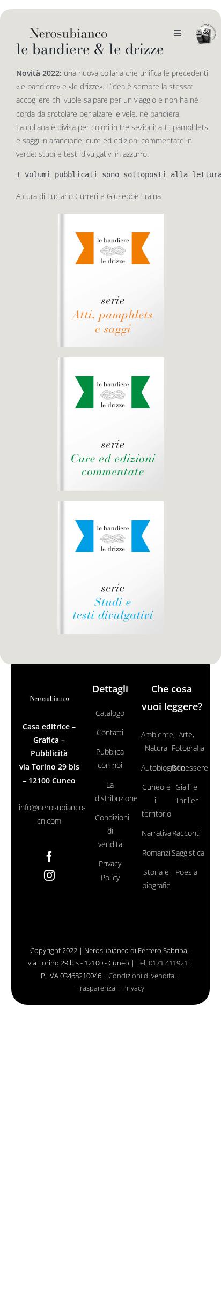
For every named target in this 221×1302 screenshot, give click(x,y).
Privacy (133, 988)
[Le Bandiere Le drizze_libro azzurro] (110, 505)
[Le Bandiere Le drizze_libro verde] (110, 361)
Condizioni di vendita (141, 975)
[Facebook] (49, 856)
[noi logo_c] (206, 33)
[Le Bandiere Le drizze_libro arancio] (110, 217)
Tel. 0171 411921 (162, 963)
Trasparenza (95, 988)
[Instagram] (49, 875)
